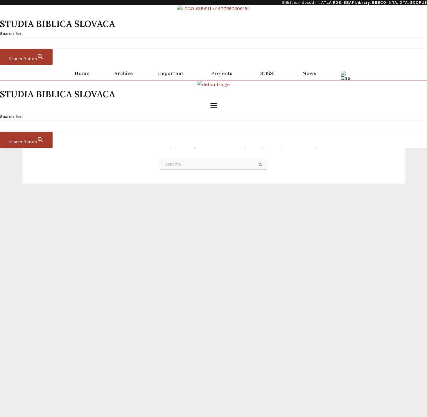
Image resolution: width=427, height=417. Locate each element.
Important (171, 73)
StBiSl (267, 73)
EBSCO (379, 3)
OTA (403, 3)
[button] (172, 73)
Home (82, 73)
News (309, 73)
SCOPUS (418, 3)
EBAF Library (357, 3)
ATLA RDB (331, 3)
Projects (222, 73)
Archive (123, 73)
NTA (393, 3)
